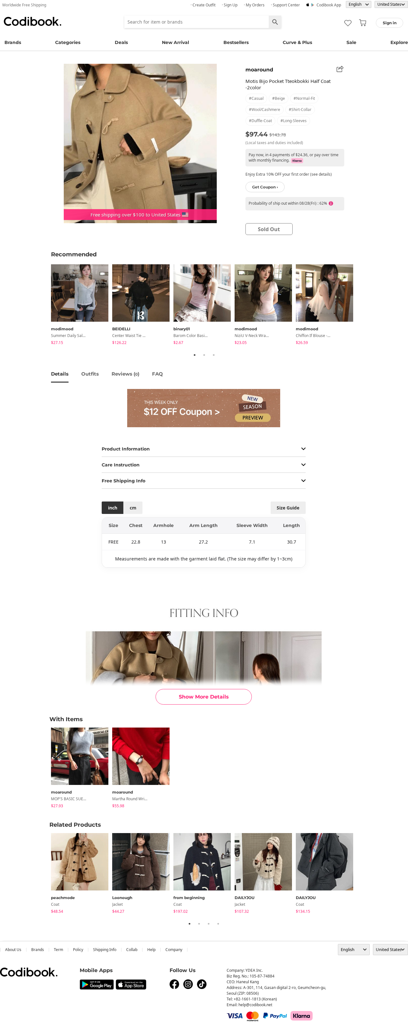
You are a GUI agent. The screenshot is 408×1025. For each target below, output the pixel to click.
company (173, 949)
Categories (67, 42)
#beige (278, 98)
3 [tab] (213, 355)
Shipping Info (104, 949)
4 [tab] (218, 923)
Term (58, 949)
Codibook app (329, 5)
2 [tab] (204, 355)
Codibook (32, 21)
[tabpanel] (81, 305)
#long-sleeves (293, 120)
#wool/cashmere (264, 109)
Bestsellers (236, 42)
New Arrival (175, 42)
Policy (78, 949)
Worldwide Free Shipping (24, 5)
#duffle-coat (260, 120)
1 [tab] (194, 355)
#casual (256, 98)
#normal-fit (304, 98)
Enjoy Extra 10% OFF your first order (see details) (288, 174)
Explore (399, 42)
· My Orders (254, 5)
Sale (351, 42)
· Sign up (229, 5)
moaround (259, 70)
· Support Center (285, 5)
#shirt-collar (300, 109)
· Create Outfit (203, 5)
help (151, 949)
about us (13, 949)
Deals (121, 42)
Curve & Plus (297, 42)
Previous (46, 305)
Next (362, 305)
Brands (12, 42)
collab (131, 949)
